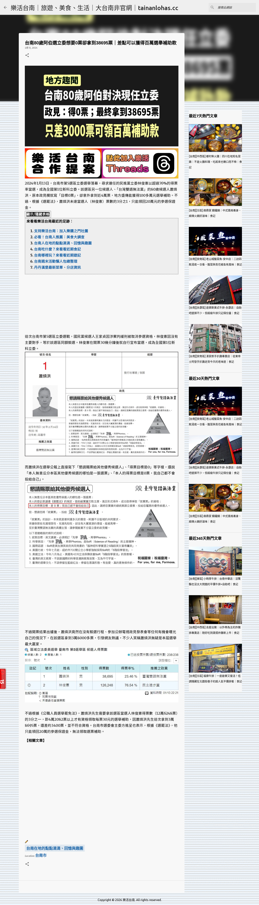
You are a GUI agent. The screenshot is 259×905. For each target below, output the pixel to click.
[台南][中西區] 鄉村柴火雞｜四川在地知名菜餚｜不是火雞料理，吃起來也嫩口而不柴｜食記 (215, 162)
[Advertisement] (101, 300)
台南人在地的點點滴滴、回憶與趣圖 (63, 243)
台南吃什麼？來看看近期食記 (57, 249)
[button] (27, 55)
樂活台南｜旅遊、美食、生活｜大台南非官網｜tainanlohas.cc (94, 7)
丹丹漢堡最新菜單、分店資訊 (57, 267)
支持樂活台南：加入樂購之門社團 (61, 231)
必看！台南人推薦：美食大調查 (59, 237)
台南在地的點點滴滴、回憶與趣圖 (54, 848)
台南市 (41, 855)
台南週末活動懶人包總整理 (55, 261)
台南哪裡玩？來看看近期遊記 (57, 255)
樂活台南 (129, 900)
